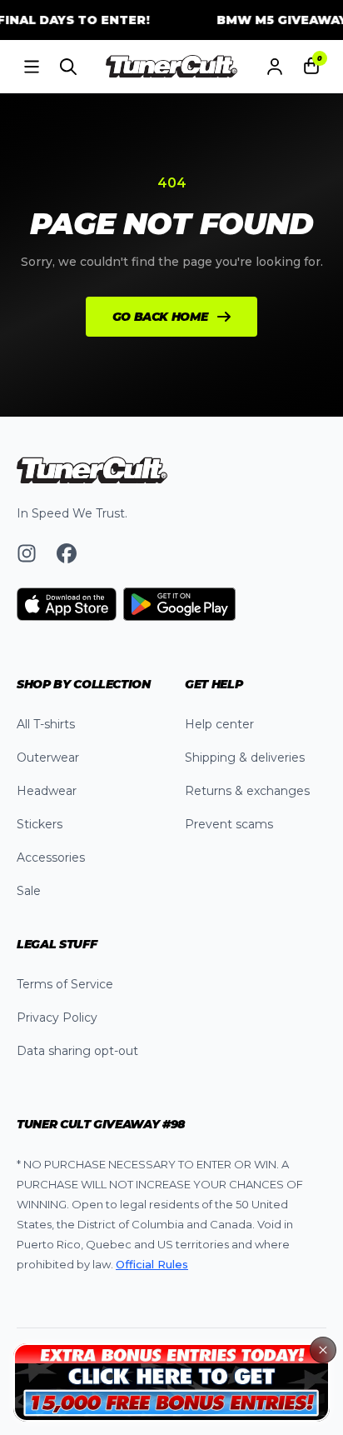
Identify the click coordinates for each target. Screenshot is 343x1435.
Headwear (47, 790)
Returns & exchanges (247, 790)
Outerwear (48, 757)
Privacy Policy (57, 1017)
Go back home (160, 316)
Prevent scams (229, 824)
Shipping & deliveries (245, 757)
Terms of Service (65, 984)
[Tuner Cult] (171, 66)
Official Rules (152, 1264)
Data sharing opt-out (77, 1050)
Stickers (39, 824)
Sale (29, 890)
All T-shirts (46, 724)
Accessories (51, 857)
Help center (219, 724)
